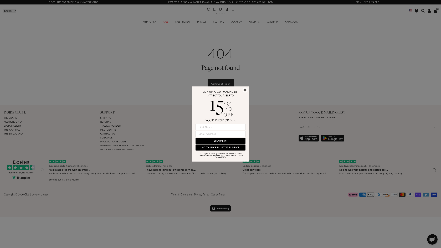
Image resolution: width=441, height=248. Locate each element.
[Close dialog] (245, 90)
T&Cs (224, 157)
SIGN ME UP (220, 140)
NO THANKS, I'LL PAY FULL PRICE (220, 147)
